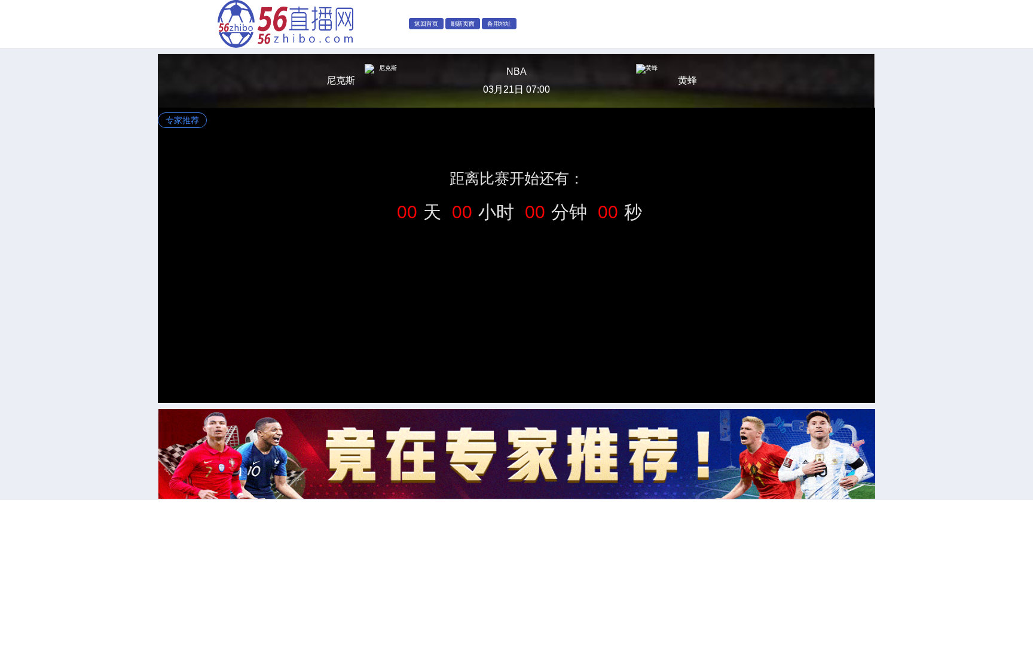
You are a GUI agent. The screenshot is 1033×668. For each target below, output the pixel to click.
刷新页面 (463, 23)
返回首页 (426, 23)
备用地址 (499, 23)
